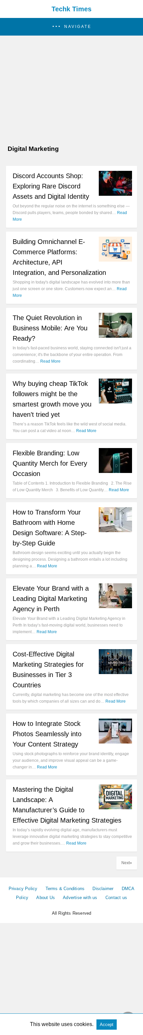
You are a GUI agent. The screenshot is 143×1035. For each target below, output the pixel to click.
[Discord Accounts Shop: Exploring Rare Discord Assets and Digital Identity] (115, 194)
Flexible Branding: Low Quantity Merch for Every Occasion (50, 463)
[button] (71, 27)
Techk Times (71, 9)
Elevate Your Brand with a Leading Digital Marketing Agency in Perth (51, 599)
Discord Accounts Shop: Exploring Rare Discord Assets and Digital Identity (51, 186)
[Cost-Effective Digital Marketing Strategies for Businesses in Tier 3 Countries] (115, 672)
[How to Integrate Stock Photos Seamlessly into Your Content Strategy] (115, 742)
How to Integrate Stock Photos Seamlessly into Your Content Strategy (47, 734)
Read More (50, 361)
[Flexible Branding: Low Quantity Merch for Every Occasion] (115, 471)
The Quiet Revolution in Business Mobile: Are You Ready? (50, 328)
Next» (126, 863)
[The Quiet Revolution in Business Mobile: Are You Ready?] (115, 336)
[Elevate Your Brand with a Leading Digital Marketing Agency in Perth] (115, 606)
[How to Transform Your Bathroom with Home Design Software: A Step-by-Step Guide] (115, 530)
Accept (106, 1024)
